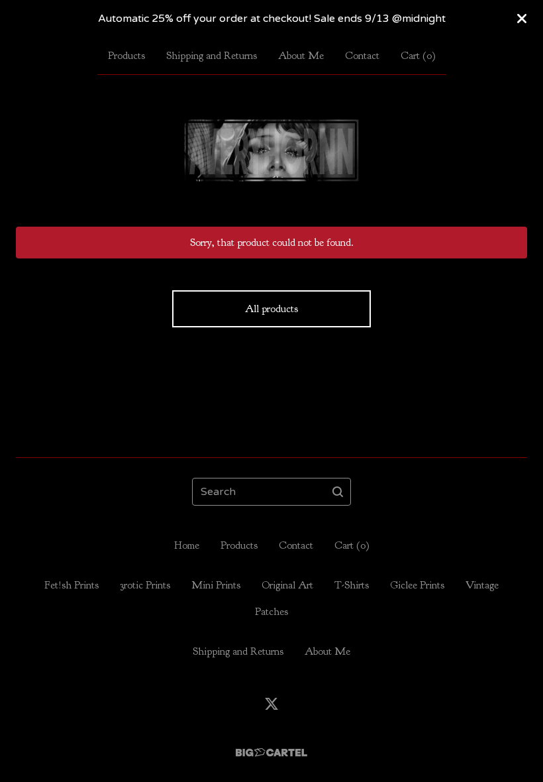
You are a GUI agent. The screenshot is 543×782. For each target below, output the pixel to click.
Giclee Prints (417, 585)
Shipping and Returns (211, 55)
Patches (271, 611)
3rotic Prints (145, 585)
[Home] (271, 150)
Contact (362, 55)
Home (186, 545)
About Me (301, 55)
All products (271, 308)
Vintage (482, 585)
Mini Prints (215, 585)
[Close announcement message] (521, 18)
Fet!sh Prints (71, 585)
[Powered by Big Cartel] (271, 752)
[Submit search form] (338, 492)
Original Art (287, 585)
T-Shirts (351, 585)
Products (126, 55)
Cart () (418, 55)
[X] (271, 703)
